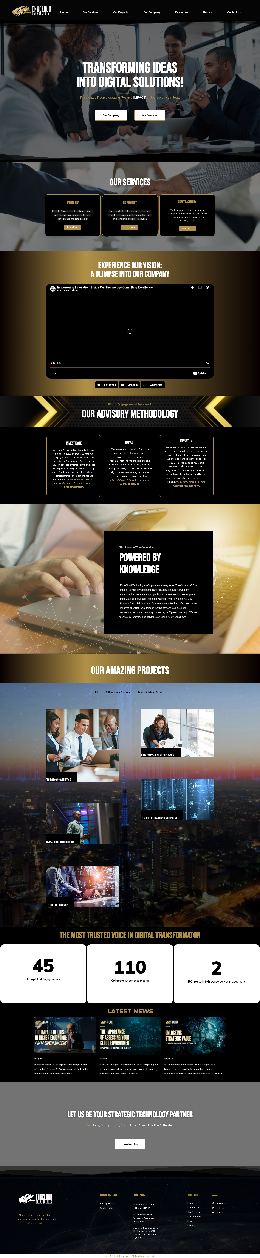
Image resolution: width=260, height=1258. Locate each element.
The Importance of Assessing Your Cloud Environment (144, 1217)
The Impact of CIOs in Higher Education (144, 1206)
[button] (106, 384)
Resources (181, 12)
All (96, 692)
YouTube (221, 1212)
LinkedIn (221, 1208)
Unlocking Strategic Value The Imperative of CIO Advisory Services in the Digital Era (145, 1233)
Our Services (90, 12)
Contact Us (234, 12)
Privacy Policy (107, 1203)
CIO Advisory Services (118, 692)
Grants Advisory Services (151, 692)
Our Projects (120, 12)
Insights (38, 1058)
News (206, 12)
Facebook (221, 1203)
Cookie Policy (106, 1208)
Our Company (152, 12)
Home (64, 12)
